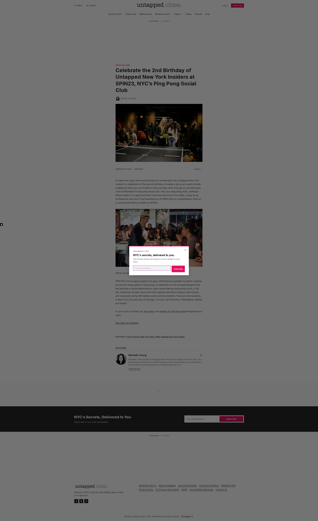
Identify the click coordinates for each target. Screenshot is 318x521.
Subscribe (178, 269)
